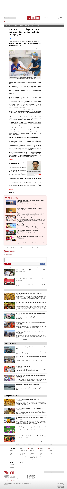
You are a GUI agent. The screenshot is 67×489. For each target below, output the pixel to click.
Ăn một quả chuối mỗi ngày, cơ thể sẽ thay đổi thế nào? (29, 293)
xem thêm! (11, 159)
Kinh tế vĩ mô (32, 453)
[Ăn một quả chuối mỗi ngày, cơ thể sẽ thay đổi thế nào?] (9, 296)
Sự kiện (11, 453)
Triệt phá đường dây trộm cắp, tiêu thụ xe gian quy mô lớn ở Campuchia (34, 172)
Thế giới (11, 456)
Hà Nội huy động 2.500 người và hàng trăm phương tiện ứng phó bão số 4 (31, 357)
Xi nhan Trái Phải (13, 465)
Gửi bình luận (7, 263)
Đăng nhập (42, 263)
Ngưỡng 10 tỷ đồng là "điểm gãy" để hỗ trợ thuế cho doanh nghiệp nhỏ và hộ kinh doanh (29, 209)
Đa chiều (45, 444)
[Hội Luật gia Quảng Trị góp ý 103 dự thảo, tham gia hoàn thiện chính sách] (11, 238)
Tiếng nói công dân (23, 454)
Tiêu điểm (11, 450)
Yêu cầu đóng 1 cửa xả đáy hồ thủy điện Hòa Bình (27, 384)
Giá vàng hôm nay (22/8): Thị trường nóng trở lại (27, 399)
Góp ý (9, 17)
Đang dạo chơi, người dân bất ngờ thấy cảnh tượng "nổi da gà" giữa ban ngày (30, 331)
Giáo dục (16, 25)
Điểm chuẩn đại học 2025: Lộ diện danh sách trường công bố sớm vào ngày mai (30, 270)
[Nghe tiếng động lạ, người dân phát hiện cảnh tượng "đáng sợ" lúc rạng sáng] (9, 325)
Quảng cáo (14, 17)
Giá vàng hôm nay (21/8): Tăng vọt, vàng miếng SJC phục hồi (30, 408)
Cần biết (51, 453)
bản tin (7, 254)
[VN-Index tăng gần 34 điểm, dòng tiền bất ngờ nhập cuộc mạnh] (9, 429)
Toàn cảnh (18, 444)
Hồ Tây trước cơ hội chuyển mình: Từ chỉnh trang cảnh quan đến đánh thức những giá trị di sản (30, 201)
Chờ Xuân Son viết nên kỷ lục (23, 366)
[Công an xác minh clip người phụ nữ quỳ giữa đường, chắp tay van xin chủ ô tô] (9, 378)
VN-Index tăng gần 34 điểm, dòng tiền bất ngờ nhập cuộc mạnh (31, 427)
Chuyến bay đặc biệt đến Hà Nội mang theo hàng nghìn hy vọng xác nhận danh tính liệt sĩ (31, 436)
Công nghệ (31, 459)
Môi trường (27, 25)
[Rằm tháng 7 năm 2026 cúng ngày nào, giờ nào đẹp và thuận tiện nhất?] (9, 305)
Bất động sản (32, 450)
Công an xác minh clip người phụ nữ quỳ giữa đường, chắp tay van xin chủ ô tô (30, 376)
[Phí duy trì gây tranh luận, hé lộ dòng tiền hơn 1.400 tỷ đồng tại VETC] (9, 420)
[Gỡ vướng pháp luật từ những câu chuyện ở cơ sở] (11, 232)
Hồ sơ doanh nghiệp (33, 454)
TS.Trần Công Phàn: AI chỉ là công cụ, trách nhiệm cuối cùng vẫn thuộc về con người (30, 224)
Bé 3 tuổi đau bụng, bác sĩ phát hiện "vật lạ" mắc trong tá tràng (30, 313)
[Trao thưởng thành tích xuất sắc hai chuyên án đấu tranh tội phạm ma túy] (9, 281)
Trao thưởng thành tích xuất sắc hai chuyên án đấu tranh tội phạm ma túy (30, 279)
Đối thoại (11, 454)
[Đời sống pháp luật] (54, 487)
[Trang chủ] (34, 18)
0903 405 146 (6, 484)
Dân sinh (10, 25)
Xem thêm (25, 339)
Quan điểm (12, 464)
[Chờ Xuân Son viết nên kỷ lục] (9, 369)
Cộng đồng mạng (53, 454)
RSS (46, 472)
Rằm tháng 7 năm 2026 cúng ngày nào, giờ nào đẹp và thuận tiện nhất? (31, 303)
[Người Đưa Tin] (21, 472)
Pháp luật (24, 444)
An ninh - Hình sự (23, 456)
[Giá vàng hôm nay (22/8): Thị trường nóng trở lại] (9, 402)
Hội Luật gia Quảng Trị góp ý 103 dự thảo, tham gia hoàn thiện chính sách (30, 237)
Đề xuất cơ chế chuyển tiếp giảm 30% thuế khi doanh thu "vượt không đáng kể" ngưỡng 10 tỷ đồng (30, 216)
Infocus (50, 444)
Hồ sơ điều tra (22, 453)
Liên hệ (5, 17)
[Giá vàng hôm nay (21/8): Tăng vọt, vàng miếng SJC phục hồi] (9, 411)
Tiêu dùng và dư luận (33, 457)
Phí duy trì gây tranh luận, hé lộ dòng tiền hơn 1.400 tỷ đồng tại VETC (31, 418)
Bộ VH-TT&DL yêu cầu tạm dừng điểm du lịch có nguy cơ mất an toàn (31, 347)
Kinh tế (29, 444)
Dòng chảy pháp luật (23, 450)
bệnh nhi (10, 254)
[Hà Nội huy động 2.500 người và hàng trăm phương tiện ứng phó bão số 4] (9, 359)
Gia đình (51, 450)
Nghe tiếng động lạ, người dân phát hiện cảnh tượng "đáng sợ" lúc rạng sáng (30, 323)
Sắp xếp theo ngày (44, 267)
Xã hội (6, 25)
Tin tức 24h (56, 472)
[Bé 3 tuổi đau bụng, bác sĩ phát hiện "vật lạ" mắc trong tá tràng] (9, 316)
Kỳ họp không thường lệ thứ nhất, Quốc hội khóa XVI (26, 23)
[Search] (58, 18)
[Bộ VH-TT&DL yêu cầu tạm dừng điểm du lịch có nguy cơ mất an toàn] (9, 349)
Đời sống (39, 444)
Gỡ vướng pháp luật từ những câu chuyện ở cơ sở (27, 230)
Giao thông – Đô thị (35, 25)
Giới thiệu (50, 472)
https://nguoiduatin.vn (7, 475)
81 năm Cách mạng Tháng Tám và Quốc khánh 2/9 (43, 23)
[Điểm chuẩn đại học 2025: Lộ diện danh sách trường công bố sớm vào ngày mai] (9, 272)
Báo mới (61, 472)
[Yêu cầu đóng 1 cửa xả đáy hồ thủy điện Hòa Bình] (9, 387)
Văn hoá (21, 25)
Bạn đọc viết (12, 467)
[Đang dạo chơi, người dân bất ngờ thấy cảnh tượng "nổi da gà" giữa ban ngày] (9, 333)
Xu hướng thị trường (33, 456)
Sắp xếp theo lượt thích (36, 267)
